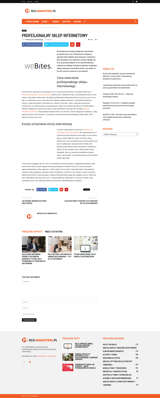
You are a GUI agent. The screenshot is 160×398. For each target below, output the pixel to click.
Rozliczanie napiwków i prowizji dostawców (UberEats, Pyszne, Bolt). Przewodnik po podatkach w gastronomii (33, 258)
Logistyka (66, 21)
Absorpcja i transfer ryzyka (115, 371)
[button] (135, 21)
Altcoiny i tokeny (110, 355)
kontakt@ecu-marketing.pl (47, 356)
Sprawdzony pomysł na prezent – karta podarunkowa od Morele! (85, 366)
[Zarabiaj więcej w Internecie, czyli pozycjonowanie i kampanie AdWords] (67, 357)
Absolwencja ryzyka (111, 358)
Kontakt (36, 1)
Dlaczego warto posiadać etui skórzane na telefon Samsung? (81, 202)
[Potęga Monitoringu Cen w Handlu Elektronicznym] (86, 244)
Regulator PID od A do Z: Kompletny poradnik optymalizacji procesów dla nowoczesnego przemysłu (119, 105)
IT (85, 21)
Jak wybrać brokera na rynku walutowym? (34, 202)
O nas (23, 1)
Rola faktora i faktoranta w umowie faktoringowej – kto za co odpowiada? (59, 256)
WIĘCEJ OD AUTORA (53, 231)
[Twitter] (136, 1)
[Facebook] (133, 1)
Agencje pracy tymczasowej (115, 368)
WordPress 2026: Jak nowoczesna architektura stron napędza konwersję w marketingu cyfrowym (120, 117)
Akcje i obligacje (110, 344)
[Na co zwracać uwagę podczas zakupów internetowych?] (67, 346)
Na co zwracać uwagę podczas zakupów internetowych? (84, 345)
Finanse (55, 21)
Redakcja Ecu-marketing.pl (34, 39)
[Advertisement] (98, 11)
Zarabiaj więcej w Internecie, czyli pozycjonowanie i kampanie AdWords (86, 356)
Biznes (44, 21)
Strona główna (32, 21)
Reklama (29, 1)
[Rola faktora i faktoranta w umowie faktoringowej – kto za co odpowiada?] (60, 244)
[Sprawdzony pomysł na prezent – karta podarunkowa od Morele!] (67, 367)
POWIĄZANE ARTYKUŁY (32, 231)
